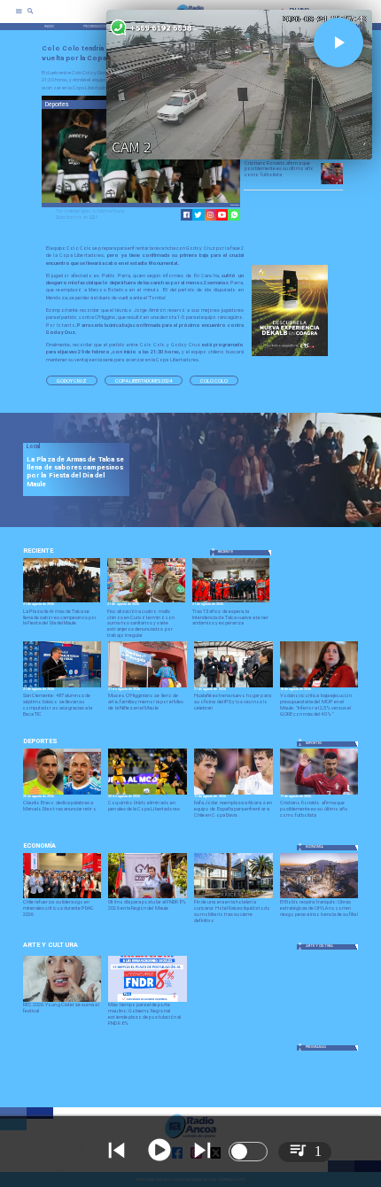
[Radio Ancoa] (31, 17)
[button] (71, 380)
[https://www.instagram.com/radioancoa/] (210, 215)
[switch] (248, 1151)
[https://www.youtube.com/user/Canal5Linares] (222, 215)
